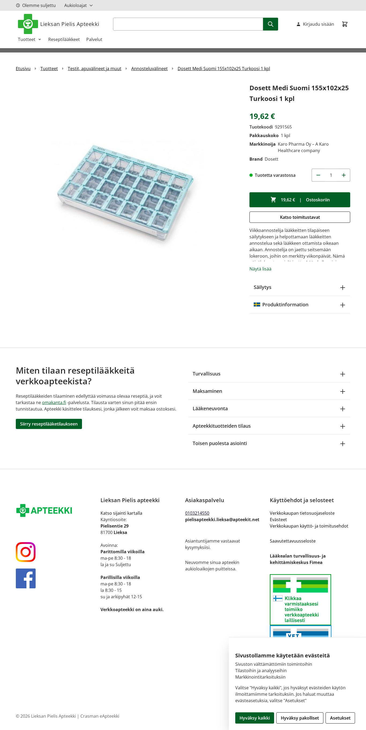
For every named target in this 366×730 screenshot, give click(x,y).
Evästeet (278, 519)
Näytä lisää (260, 269)
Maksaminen (207, 391)
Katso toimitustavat (300, 217)
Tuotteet (26, 39)
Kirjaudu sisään (318, 24)
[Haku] (270, 24)
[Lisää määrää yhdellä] (343, 175)
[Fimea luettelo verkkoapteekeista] (310, 599)
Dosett (271, 159)
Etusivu (23, 69)
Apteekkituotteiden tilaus (222, 426)
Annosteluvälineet (149, 69)
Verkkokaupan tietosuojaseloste (302, 513)
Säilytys (262, 287)
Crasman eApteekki (99, 716)
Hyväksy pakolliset (300, 718)
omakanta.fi (54, 402)
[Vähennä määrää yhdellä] (318, 175)
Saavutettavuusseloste (293, 541)
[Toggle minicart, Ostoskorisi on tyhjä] (345, 24)
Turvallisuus (207, 373)
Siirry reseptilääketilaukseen (49, 424)
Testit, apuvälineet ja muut (94, 69)
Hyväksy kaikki (255, 718)
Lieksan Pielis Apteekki (69, 24)
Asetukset (340, 718)
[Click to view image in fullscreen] (127, 193)
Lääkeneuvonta (210, 408)
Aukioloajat (75, 5)
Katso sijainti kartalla (121, 513)
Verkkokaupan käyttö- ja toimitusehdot (309, 526)
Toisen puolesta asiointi (220, 443)
